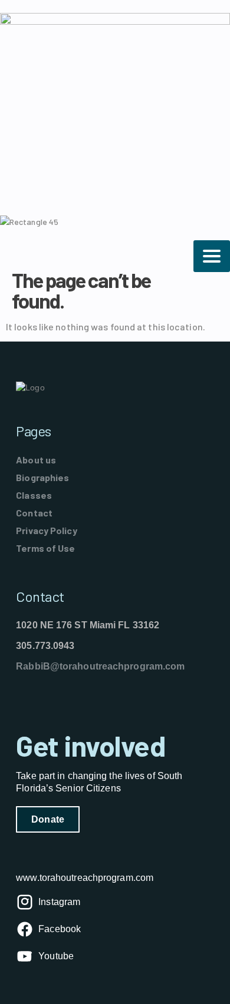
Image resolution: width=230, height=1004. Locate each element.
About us (36, 459)
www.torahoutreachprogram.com (84, 878)
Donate (47, 819)
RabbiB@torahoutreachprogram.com (100, 666)
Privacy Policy (46, 530)
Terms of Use (45, 548)
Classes (34, 495)
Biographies (42, 477)
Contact (34, 512)
